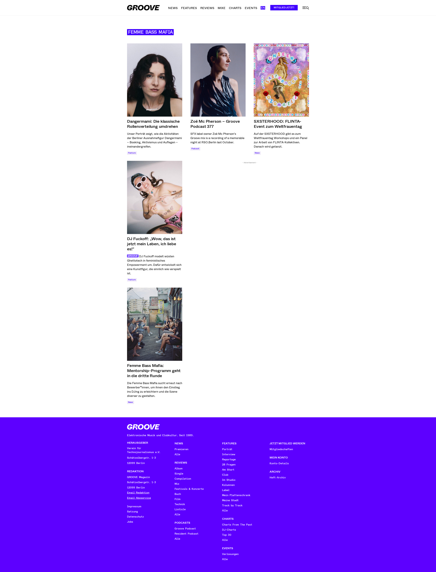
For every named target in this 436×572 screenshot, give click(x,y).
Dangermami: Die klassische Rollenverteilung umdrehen (153, 123)
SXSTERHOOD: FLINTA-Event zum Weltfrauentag (278, 123)
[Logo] (143, 7)
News (257, 153)
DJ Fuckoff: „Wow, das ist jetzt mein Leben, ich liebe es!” (151, 244)
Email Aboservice (139, 498)
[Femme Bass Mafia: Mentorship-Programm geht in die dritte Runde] (154, 324)
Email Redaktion (138, 492)
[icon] (305, 8)
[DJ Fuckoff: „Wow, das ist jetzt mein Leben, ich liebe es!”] (154, 197)
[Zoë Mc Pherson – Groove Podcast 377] (218, 80)
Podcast (195, 148)
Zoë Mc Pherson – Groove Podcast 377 (215, 123)
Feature (132, 153)
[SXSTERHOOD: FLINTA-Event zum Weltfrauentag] (281, 80)
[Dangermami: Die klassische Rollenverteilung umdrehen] (154, 80)
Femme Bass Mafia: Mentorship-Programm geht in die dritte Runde (154, 371)
